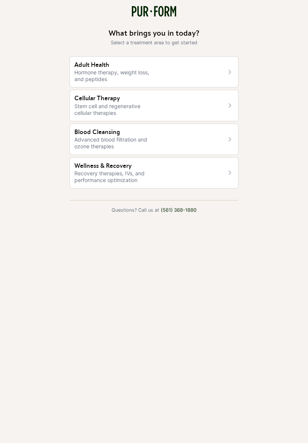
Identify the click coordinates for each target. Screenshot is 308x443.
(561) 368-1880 (178, 210)
